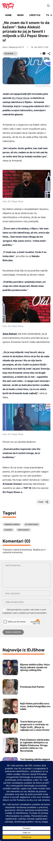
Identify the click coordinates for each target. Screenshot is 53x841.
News (20, 15)
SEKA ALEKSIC (23, 530)
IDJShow (9, 53)
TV (47, 15)
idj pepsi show (31, 524)
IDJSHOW (8, 530)
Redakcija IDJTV (16, 47)
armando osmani (12, 524)
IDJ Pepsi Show (20, 98)
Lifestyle (34, 15)
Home (8, 15)
